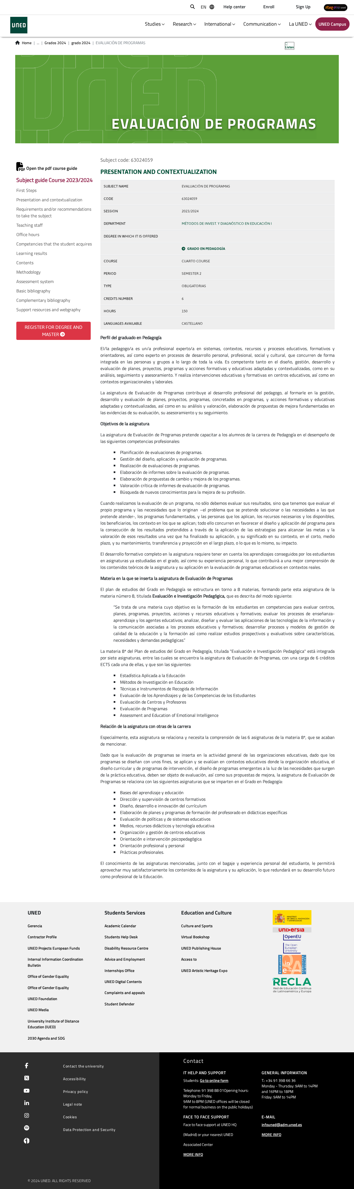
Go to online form (214, 1080)
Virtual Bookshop (195, 937)
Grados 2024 (55, 43)
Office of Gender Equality (48, 976)
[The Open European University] (292, 943)
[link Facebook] (25, 1066)
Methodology (28, 272)
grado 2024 (80, 43)
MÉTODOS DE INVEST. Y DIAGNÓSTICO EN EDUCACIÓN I (227, 223)
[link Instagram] (25, 1116)
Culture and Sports (197, 926)
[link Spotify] (25, 1128)
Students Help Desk (121, 937)
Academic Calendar (120, 926)
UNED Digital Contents (123, 982)
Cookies (70, 1117)
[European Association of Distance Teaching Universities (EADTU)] (292, 964)
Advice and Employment (125, 959)
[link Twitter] (25, 1078)
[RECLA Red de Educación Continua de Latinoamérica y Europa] (292, 985)
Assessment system (35, 281)
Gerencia (35, 926)
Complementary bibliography (43, 300)
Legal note (72, 1104)
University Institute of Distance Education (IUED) (53, 1024)
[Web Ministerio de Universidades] (292, 917)
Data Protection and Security (89, 1129)
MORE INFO (193, 1154)
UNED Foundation (42, 999)
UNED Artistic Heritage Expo (204, 971)
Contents (24, 262)
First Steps (26, 190)
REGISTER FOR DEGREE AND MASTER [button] (53, 330)
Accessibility (74, 1079)
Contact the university (83, 1066)
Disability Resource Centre (126, 948)
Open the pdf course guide (51, 168)
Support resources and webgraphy (48, 309)
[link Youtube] (25, 1091)
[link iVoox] (25, 1142)
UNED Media (38, 1010)
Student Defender (119, 1004)
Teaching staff (29, 225)
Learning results (31, 253)
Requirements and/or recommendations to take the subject (53, 212)
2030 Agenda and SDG (46, 1038)
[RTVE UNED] (335, 7)
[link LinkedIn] (25, 1103)
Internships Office (119, 971)
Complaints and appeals (125, 993)
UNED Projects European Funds (54, 948)
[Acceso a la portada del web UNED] (18, 25)
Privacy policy (75, 1091)
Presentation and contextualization (49, 199)
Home (27, 43)
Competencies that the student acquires (54, 244)
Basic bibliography (33, 290)
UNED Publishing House (201, 948)
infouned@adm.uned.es (282, 1124)
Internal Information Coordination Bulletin (55, 962)
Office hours (27, 234)
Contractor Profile (42, 937)
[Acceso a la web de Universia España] (292, 929)
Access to (189, 959)
